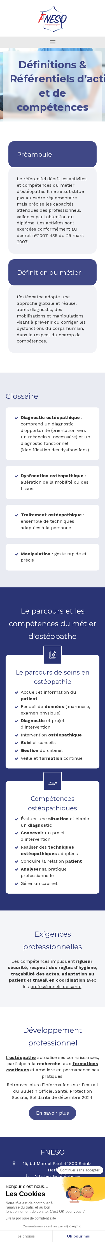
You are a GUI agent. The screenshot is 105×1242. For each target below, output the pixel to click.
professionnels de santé (55, 986)
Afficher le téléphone (57, 1176)
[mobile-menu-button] (52, 42)
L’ (21, 1057)
